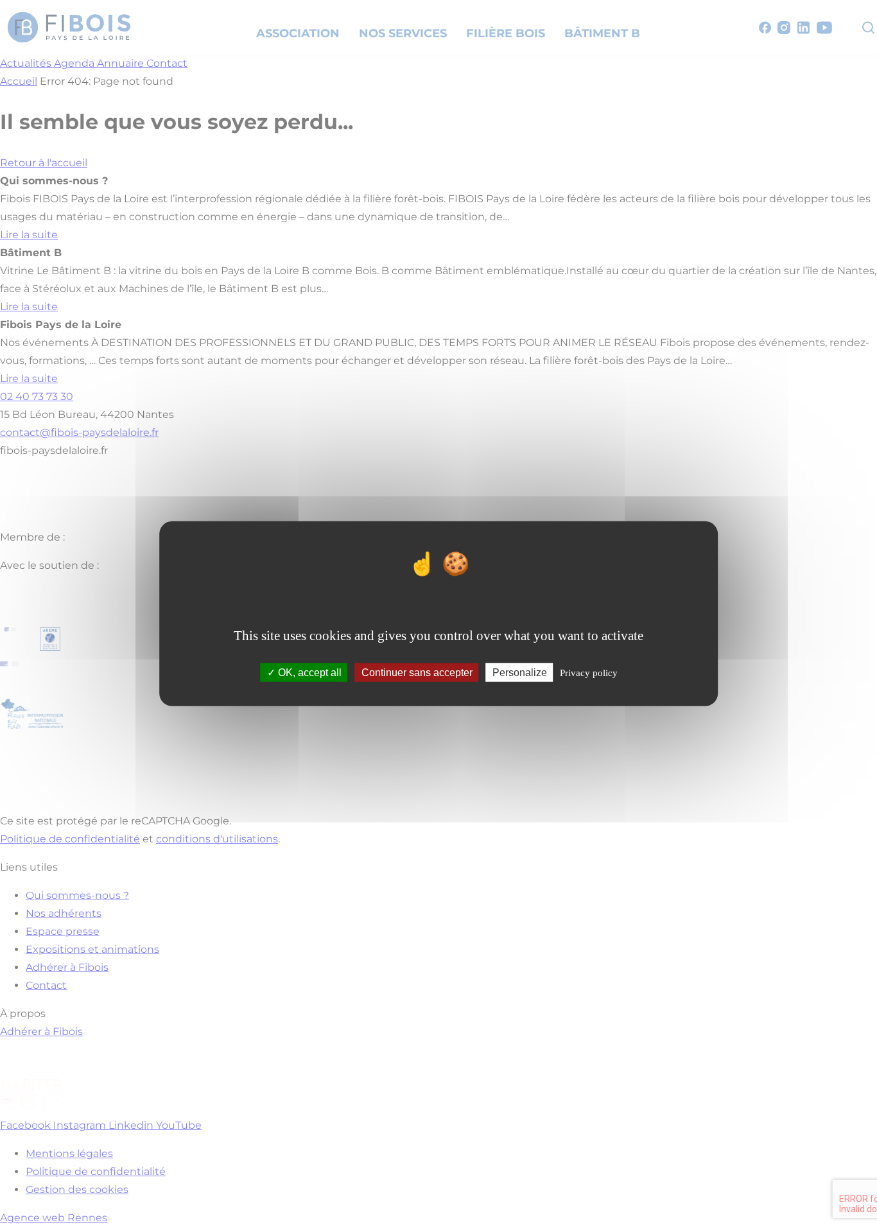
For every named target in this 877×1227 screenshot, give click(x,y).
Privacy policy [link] (589, 673)
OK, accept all (308, 672)
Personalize (519, 672)
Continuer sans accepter (417, 672)
